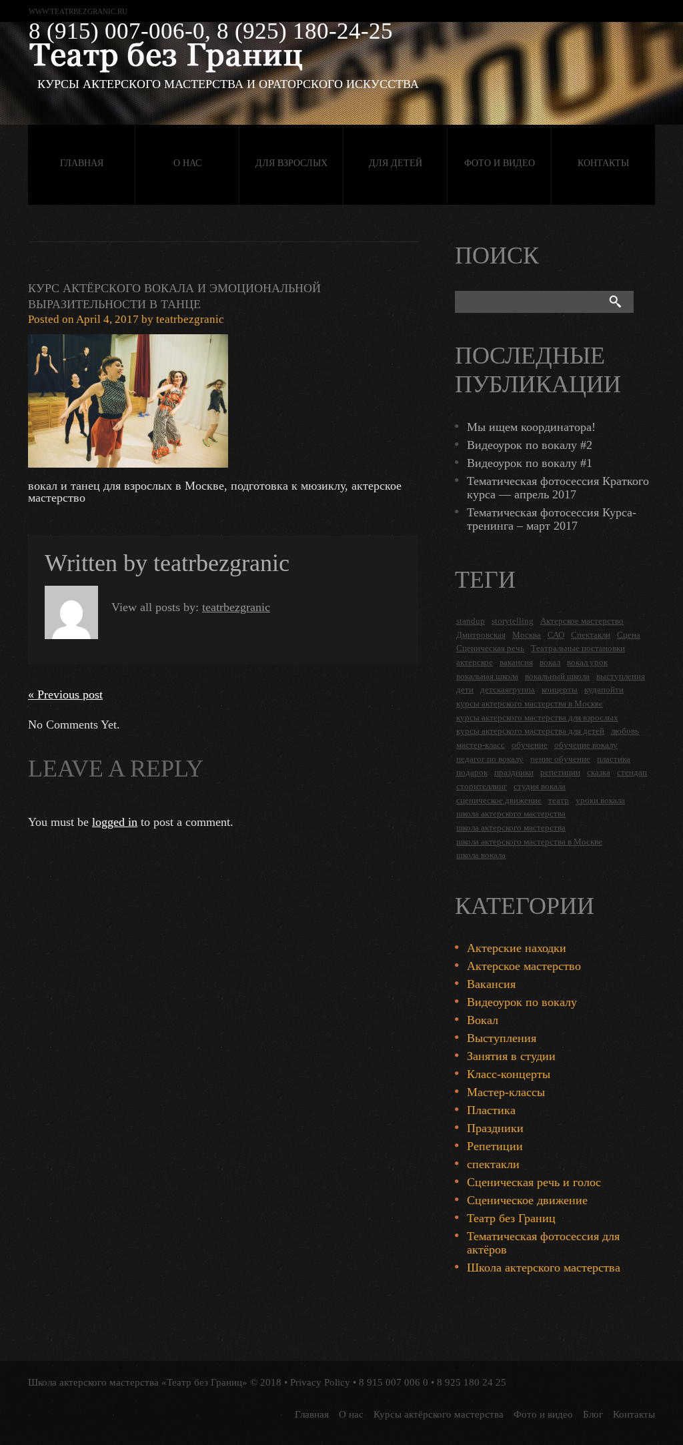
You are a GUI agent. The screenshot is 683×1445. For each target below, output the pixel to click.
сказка (598, 772)
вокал (550, 662)
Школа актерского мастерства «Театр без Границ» (137, 1382)
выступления (620, 676)
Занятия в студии (511, 1056)
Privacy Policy (320, 1382)
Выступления (501, 1038)
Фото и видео (499, 163)
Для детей (395, 163)
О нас (187, 163)
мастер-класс (480, 745)
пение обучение (560, 759)
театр (558, 800)
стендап (632, 772)
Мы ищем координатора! (531, 427)
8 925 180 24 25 (471, 1382)
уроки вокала (600, 800)
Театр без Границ (511, 1218)
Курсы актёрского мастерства (439, 1414)
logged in (114, 822)
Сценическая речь (490, 648)
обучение (530, 745)
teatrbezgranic (190, 319)
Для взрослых (291, 163)
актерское (474, 662)
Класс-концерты (508, 1074)
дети (465, 689)
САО (556, 635)
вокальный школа (557, 676)
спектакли (493, 1164)
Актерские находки (516, 948)
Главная (81, 163)
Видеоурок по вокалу (522, 1002)
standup (470, 621)
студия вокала (540, 786)
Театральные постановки (578, 648)
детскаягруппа (507, 689)
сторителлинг (481, 786)
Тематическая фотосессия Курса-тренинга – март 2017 (551, 519)
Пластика (491, 1110)
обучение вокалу (586, 745)
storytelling (513, 621)
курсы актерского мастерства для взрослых (537, 717)
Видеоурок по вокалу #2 (529, 445)
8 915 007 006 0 (393, 1382)
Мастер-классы (506, 1092)
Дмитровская (481, 635)
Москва (526, 635)
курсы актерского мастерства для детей (530, 731)
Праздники (495, 1128)
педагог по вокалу (490, 759)
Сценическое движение (527, 1200)
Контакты (603, 163)
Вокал (482, 1020)
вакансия (516, 662)
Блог (593, 1414)
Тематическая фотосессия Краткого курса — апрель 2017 (558, 487)
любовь (625, 731)
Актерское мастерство (582, 621)
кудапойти (604, 689)
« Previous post (65, 694)
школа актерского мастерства (511, 814)
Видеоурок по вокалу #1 (529, 463)
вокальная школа (487, 676)
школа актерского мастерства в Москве (529, 842)
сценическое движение (499, 800)
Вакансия (491, 984)
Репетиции (495, 1146)
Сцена (628, 635)
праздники (514, 772)
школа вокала (481, 855)
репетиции (560, 772)
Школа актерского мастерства (543, 1267)
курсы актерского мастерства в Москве (529, 703)
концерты (560, 689)
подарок (472, 772)
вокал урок (587, 662)
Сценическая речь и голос (534, 1182)
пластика (613, 759)
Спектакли (590, 635)
